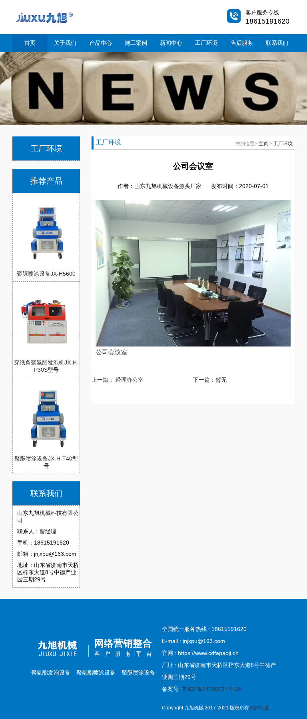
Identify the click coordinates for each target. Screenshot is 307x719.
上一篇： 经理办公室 (118, 380)
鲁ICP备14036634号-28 (212, 689)
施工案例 (136, 43)
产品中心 (101, 43)
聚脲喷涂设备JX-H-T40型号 (46, 462)
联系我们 (277, 43)
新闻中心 (171, 43)
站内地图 (259, 708)
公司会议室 (112, 352)
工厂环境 (206, 43)
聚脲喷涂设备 (138, 672)
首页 (30, 43)
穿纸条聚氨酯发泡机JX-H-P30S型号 (46, 366)
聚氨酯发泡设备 (50, 672)
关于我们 (65, 43)
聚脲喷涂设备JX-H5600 (46, 273)
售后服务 (242, 43)
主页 (263, 143)
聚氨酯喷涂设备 (96, 672)
